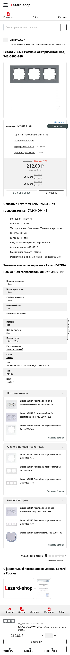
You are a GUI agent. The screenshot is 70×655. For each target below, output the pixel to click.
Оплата (21, 612)
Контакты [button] (8, 17)
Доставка (35, 612)
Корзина (62, 17)
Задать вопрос (68, 327)
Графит (10, 382)
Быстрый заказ (21, 192)
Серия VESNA (16, 40)
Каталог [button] (10, 612)
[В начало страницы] (64, 649)
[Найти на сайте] (63, 27)
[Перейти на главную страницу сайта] (25, 5)
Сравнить (8, 651)
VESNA (9, 357)
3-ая (8, 333)
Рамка (9, 374)
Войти (36, 17)
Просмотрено (50, 651)
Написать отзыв (55, 561)
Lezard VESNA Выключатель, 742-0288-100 (41, 533)
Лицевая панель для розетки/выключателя (27, 366)
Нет (8, 325)
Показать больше (55, 438)
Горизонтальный (14, 349)
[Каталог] (5, 5)
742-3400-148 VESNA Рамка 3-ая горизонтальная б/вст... (42, 628)
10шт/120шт (12, 341)
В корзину (51, 192)
